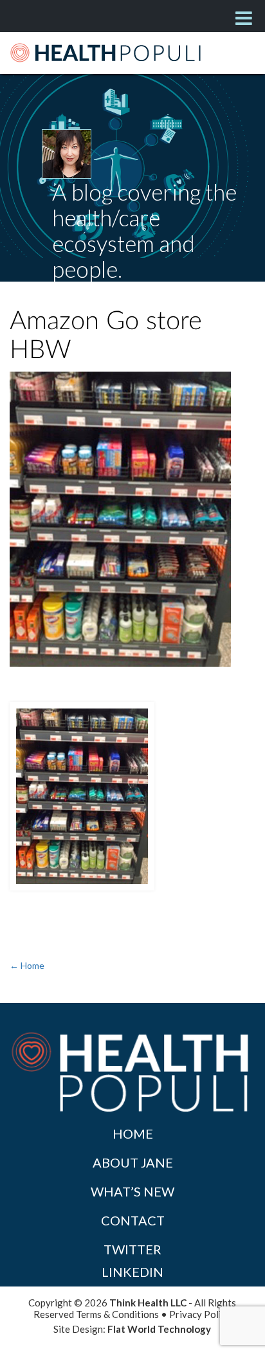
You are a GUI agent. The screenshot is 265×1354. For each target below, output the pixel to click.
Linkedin (132, 1271)
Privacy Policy (200, 1314)
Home (133, 1133)
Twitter (132, 1249)
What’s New (132, 1191)
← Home (27, 965)
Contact (133, 1220)
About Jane (133, 1162)
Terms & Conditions (117, 1314)
